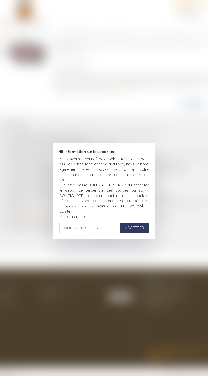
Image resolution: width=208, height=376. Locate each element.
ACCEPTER (134, 228)
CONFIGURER (74, 228)
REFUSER (104, 228)
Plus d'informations (74, 216)
